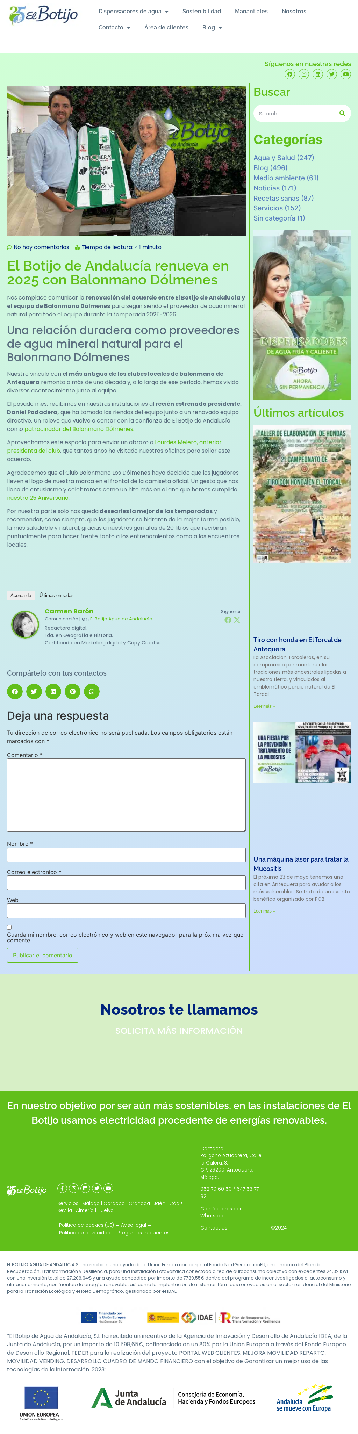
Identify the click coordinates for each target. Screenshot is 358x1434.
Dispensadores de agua (130, 11)
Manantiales (251, 11)
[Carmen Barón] (25, 637)
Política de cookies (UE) (86, 1225)
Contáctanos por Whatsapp (221, 1212)
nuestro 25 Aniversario (38, 498)
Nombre (20, 843)
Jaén (159, 1203)
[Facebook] (290, 74)
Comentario (25, 755)
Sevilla (64, 1210)
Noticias (266, 188)
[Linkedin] (318, 74)
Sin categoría (274, 218)
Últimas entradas (57, 595)
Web (13, 900)
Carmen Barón (69, 611)
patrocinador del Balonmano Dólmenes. (79, 429)
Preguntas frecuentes (143, 1233)
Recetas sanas (276, 198)
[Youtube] (346, 74)
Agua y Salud (274, 157)
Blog (208, 27)
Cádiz (176, 1203)
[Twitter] (332, 74)
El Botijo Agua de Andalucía (121, 618)
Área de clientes (166, 27)
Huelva (106, 1210)
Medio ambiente (279, 178)
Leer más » (264, 706)
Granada (139, 1203)
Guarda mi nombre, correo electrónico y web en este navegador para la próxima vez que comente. (125, 937)
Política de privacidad (84, 1233)
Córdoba (114, 1203)
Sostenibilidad (201, 11)
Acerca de (20, 595)
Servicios (268, 208)
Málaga (91, 1203)
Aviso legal (133, 1225)
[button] (15, 691)
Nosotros (294, 11)
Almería (85, 1210)
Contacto (111, 27)
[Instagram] (304, 74)
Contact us (213, 1228)
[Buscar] (342, 113)
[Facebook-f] (62, 1188)
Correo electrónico (34, 872)
